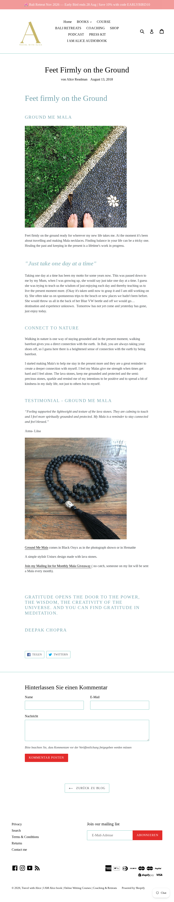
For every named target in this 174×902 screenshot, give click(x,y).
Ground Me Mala (36, 547)
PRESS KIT (97, 34)
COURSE (104, 22)
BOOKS (83, 22)
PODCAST (76, 34)
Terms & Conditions (25, 837)
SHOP (114, 28)
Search (16, 830)
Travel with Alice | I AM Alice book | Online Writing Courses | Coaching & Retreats (70, 888)
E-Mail (95, 697)
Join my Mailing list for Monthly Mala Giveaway (58, 566)
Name (29, 697)
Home (67, 22)
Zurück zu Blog (90, 788)
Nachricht (31, 716)
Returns (17, 843)
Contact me (19, 849)
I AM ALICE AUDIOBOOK (87, 41)
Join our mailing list (103, 824)
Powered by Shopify (133, 888)
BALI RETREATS (68, 28)
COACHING (95, 28)
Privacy (17, 824)
